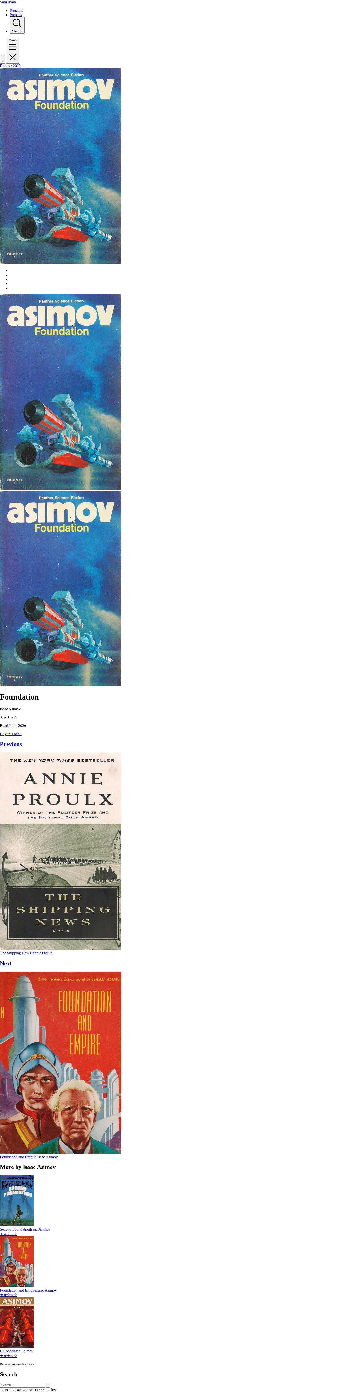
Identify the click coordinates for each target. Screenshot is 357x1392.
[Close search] (48, 1385)
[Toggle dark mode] (2, 59)
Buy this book (11, 734)
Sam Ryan (8, 2)
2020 (17, 66)
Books (5, 66)
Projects (16, 15)
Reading (16, 10)
